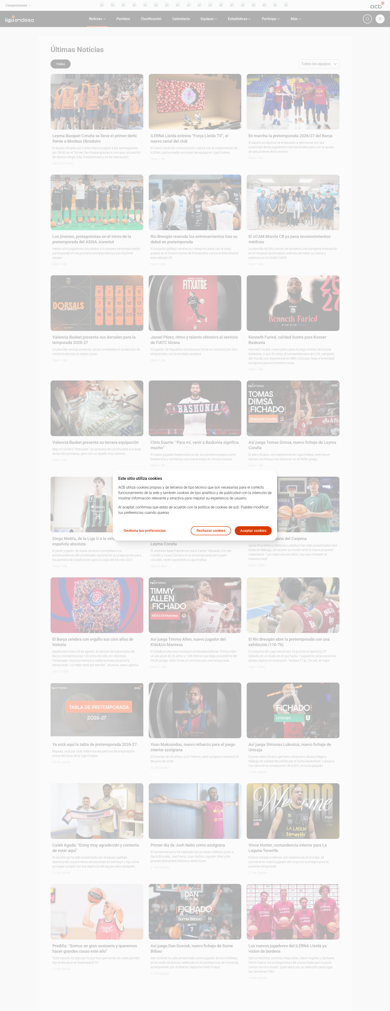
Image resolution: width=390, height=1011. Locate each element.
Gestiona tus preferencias (145, 531)
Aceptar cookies (253, 531)
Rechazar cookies (211, 531)
